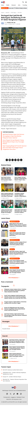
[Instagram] (7, 393)
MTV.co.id (7, 402)
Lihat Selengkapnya (13, 277)
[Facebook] (10, 160)
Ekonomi (14, 5)
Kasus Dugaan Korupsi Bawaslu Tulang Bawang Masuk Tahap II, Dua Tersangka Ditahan (13, 141)
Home (2, 5)
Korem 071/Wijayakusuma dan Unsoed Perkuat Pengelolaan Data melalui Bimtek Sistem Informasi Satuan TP (14, 309)
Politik (7, 5)
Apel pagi (12, 249)
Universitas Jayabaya (14, 239)
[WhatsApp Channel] (20, 393)
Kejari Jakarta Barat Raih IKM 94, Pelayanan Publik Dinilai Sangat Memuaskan (17, 234)
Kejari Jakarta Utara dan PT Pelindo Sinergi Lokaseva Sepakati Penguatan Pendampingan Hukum (18, 225)
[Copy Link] (7, 160)
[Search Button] (23, 2)
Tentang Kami (6, 397)
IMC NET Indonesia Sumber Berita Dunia (13, 370)
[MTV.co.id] (3, 2)
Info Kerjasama (15, 399)
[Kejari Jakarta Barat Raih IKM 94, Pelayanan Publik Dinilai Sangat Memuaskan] (4, 233)
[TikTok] (14, 393)
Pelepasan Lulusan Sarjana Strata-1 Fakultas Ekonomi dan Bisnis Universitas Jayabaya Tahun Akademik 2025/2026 (18, 243)
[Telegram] (15, 160)
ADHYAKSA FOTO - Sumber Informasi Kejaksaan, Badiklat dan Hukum (14, 373)
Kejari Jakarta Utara (14, 221)
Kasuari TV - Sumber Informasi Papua (12, 376)
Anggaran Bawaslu (14, 267)
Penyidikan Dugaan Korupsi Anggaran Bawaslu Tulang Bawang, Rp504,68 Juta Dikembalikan (21, 195)
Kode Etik (8, 399)
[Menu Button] (26, 2)
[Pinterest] (18, 160)
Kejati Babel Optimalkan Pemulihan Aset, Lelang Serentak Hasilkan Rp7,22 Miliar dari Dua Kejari (21, 211)
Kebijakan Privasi (21, 397)
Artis (19, 5)
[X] (12, 160)
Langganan (13, 397)
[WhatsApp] (21, 160)
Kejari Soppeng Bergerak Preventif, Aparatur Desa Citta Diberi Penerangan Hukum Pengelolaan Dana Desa (15, 147)
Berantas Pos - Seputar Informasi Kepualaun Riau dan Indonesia (15, 380)
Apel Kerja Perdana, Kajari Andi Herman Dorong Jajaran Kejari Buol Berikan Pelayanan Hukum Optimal (13, 136)
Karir (20, 399)
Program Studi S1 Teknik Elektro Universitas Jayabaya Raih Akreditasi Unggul (15, 302)
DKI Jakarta (12, 230)
